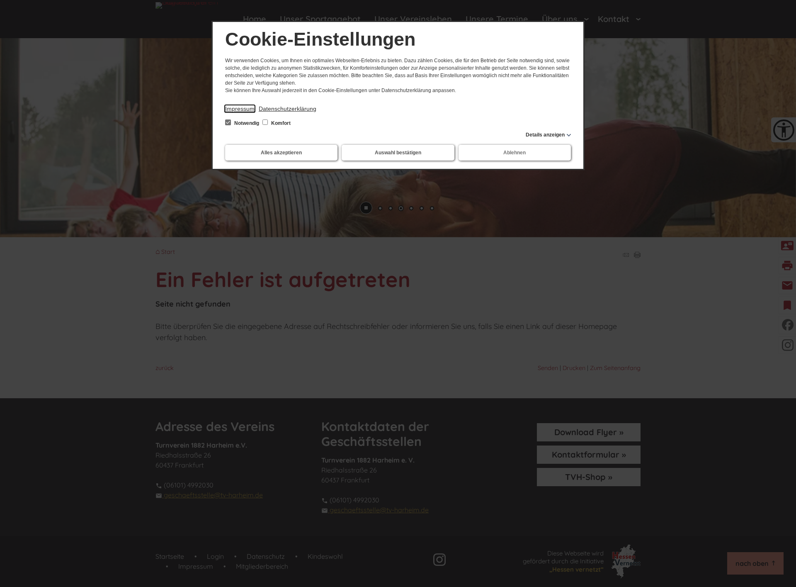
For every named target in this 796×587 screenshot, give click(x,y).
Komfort (280, 123)
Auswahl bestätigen (398, 153)
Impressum (240, 108)
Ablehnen (514, 153)
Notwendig (246, 123)
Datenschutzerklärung (287, 108)
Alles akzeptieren (281, 153)
